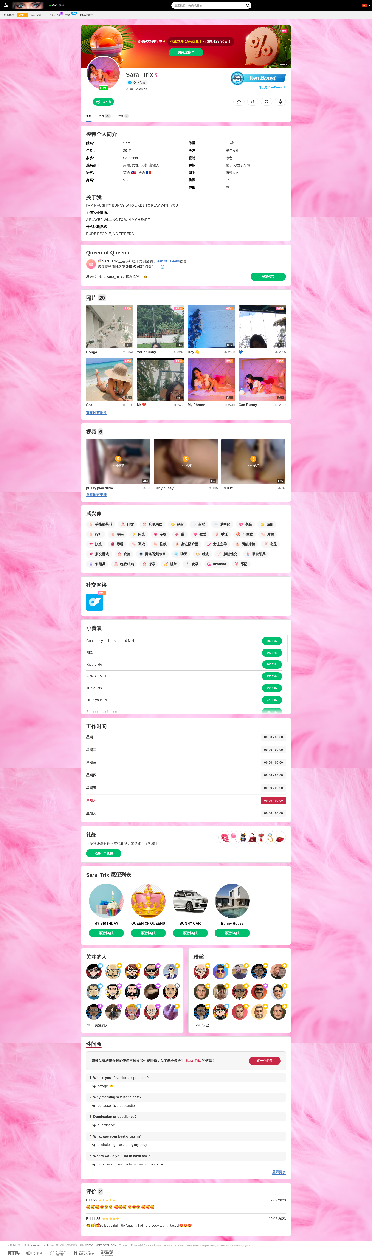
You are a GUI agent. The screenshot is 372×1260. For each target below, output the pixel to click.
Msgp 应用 (86, 15)
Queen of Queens (166, 261)
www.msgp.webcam (42, 1245)
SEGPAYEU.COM (107, 1245)
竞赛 (67, 15)
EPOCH (91, 1245)
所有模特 (9, 15)
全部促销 (55, 15)
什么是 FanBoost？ (272, 87)
